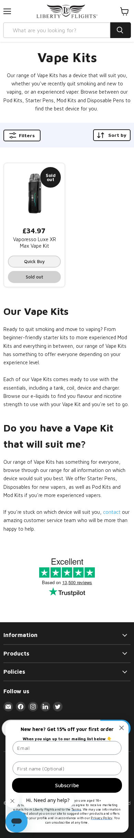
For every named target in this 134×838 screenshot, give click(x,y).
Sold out (34, 277)
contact (112, 512)
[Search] (120, 30)
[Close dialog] (121, 728)
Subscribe (67, 785)
